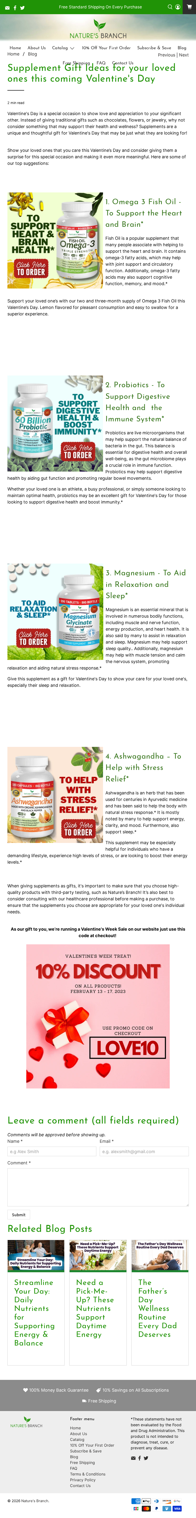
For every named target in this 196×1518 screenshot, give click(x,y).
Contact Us (122, 63)
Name (15, 1141)
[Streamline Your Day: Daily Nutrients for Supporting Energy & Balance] (36, 1256)
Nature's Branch (34, 1501)
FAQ (101, 63)
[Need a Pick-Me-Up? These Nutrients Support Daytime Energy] (98, 1256)
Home (15, 48)
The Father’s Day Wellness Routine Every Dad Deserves (157, 1309)
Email (107, 1141)
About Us (36, 48)
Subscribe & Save (154, 48)
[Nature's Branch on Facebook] (16, 9)
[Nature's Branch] (98, 29)
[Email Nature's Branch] (8, 9)
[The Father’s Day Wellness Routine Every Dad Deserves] (160, 1256)
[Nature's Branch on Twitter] (23, 9)
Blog (182, 48)
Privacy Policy (83, 1479)
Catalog (60, 48)
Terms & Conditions (87, 1474)
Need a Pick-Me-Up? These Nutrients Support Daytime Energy (95, 1309)
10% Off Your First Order (106, 48)
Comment (19, 1162)
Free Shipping (76, 63)
